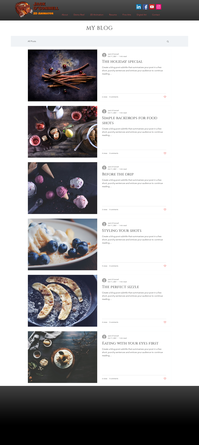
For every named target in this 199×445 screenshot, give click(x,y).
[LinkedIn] (138, 6)
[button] (168, 41)
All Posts (32, 41)
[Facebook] (145, 6)
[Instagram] (158, 6)
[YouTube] (152, 6)
